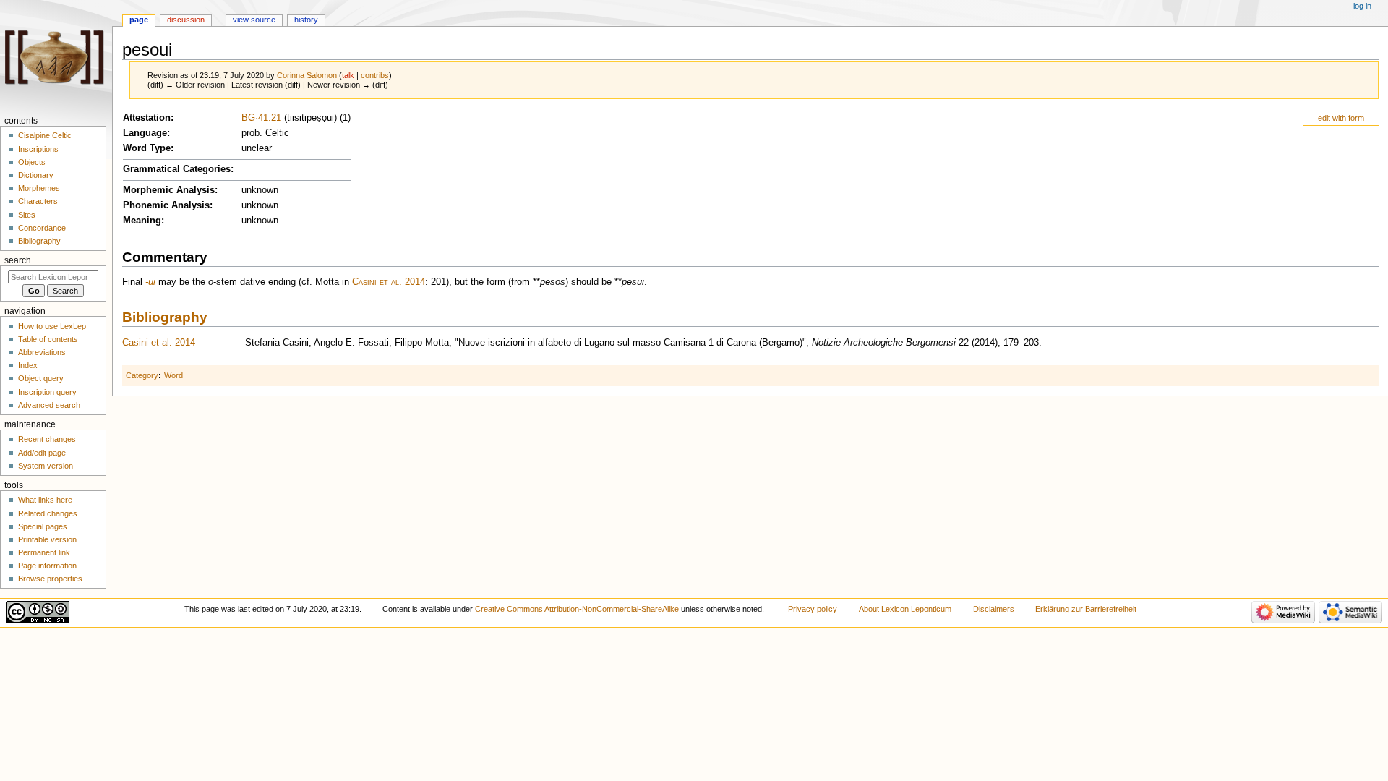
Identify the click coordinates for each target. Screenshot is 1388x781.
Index (28, 365)
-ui (150, 282)
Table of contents (48, 339)
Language (145, 133)
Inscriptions (38, 149)
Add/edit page (42, 452)
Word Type (147, 148)
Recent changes (47, 439)
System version (45, 465)
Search (17, 260)
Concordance (42, 227)
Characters (38, 201)
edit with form (1341, 118)
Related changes (47, 513)
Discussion (186, 19)
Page (138, 19)
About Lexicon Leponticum (905, 609)
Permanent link (44, 552)
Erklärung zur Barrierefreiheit (1085, 609)
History (306, 19)
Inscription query (47, 392)
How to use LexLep (52, 326)
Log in (1362, 5)
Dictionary (35, 175)
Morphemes (39, 188)
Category (142, 375)
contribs (375, 75)
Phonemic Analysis (166, 205)
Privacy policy (812, 609)
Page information (47, 565)
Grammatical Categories (177, 169)
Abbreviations (42, 352)
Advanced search (49, 405)
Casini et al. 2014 (388, 282)
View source (254, 19)
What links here (45, 499)
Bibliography (164, 317)
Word (173, 375)
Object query (41, 378)
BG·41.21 (261, 118)
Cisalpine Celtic (45, 135)
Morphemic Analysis (169, 190)
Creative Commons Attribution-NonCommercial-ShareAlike (577, 609)
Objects (32, 162)
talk (348, 75)
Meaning (142, 220)
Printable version (47, 539)
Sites (26, 214)
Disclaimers (993, 609)
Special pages (42, 526)
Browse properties (50, 578)
